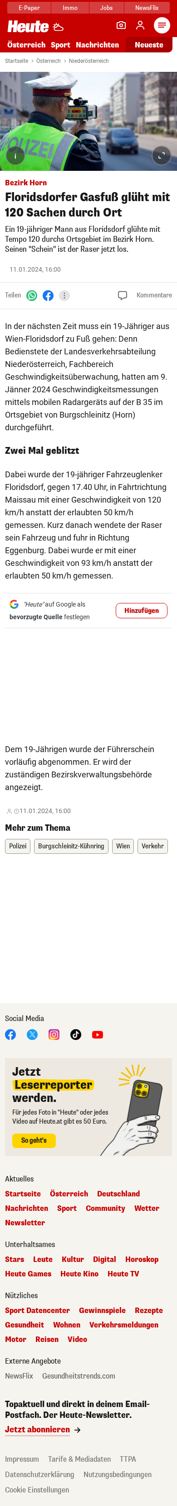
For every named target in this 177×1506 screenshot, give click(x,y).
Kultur (73, 1259)
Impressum (22, 1459)
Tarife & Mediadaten (79, 1459)
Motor (15, 1339)
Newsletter (25, 1223)
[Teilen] (64, 295)
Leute (43, 1259)
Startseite (16, 61)
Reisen (47, 1339)
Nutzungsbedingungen (118, 1474)
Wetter (146, 1208)
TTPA (128, 1459)
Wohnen (66, 1325)
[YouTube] (97, 1034)
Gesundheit (24, 1325)
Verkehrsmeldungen (123, 1325)
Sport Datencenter (37, 1310)
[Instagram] (54, 1034)
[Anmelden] (140, 25)
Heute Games (28, 1274)
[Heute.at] (28, 26)
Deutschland (118, 1194)
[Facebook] (48, 295)
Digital (104, 1259)
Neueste (149, 45)
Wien (123, 846)
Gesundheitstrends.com (78, 1376)
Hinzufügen (141, 611)
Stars (14, 1259)
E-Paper (29, 8)
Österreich (26, 45)
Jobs (106, 8)
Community (105, 1208)
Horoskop (141, 1259)
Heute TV (123, 1274)
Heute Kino (79, 1274)
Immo (70, 8)
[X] (32, 1034)
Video (77, 1339)
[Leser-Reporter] (121, 25)
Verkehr (153, 846)
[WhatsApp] (31, 295)
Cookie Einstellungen (37, 1490)
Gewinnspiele (102, 1310)
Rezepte (149, 1310)
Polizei (17, 846)
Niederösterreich (89, 61)
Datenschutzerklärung (39, 1474)
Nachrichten (26, 1208)
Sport (60, 45)
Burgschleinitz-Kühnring (71, 846)
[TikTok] (75, 1034)
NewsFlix (146, 8)
